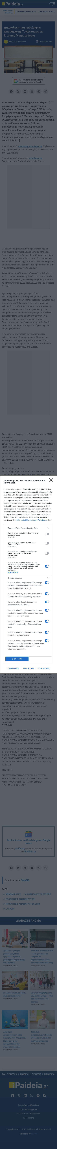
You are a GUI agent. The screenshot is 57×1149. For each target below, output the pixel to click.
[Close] (51, 480)
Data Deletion (13, 668)
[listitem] (28, 528)
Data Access (28, 668)
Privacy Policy (43, 668)
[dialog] (28, 574)
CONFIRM (17, 659)
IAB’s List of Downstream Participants (31, 520)
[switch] (47, 534)
